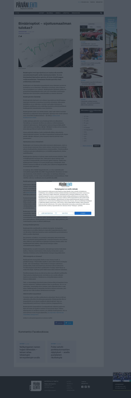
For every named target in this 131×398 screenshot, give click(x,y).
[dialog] (65, 199)
